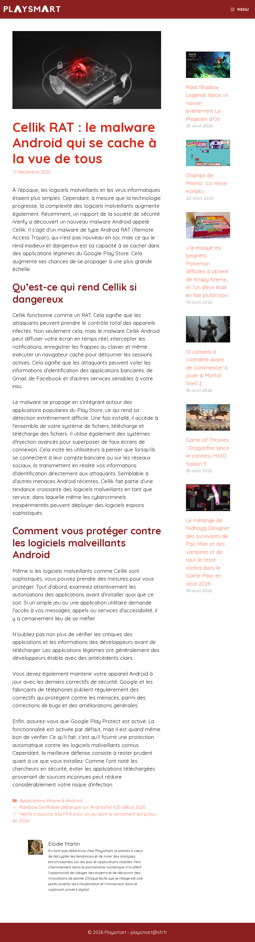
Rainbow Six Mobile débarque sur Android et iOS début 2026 (83, 807)
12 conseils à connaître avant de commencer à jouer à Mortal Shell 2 (207, 367)
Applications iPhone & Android (51, 801)
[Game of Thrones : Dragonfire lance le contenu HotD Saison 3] (208, 426)
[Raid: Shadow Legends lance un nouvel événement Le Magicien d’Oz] (208, 73)
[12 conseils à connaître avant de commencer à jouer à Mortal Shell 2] (208, 338)
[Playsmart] (32, 9)
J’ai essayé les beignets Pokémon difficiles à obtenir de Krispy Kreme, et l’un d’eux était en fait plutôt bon (207, 271)
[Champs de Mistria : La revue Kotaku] (208, 162)
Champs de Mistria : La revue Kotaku (206, 183)
